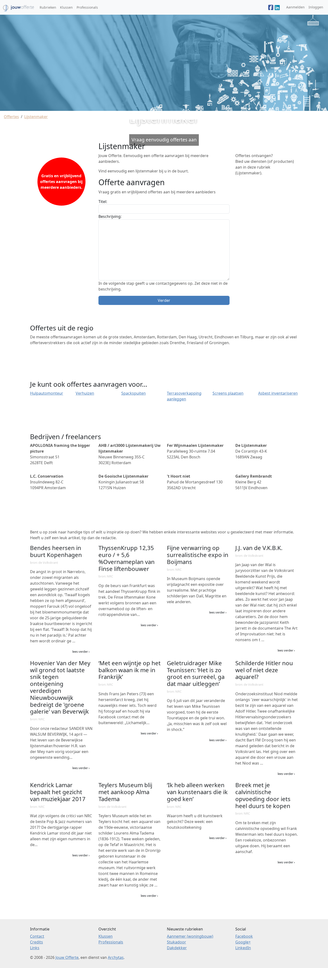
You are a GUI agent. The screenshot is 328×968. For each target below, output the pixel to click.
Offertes (11, 116)
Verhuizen (85, 393)
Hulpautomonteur (46, 393)
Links (34, 947)
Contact (37, 936)
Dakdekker (177, 947)
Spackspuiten (133, 393)
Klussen (66, 7)
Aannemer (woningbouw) (190, 936)
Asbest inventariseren (278, 393)
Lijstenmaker (36, 116)
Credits (36, 942)
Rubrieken (48, 7)
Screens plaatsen (228, 393)
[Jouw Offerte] (270, 7)
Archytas (116, 957)
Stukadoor (176, 942)
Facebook (244, 936)
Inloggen (316, 7)
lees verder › (81, 651)
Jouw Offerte (67, 957)
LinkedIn (243, 947)
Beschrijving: (109, 216)
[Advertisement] (266, 252)
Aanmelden (295, 7)
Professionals (87, 7)
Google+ (243, 942)
